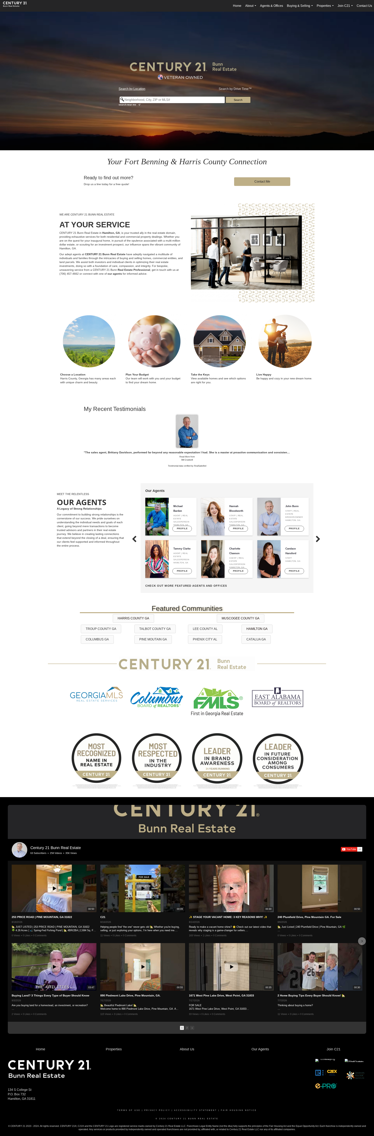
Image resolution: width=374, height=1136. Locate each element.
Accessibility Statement (195, 1099)
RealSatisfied (200, 455)
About (251, 8)
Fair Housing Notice (239, 1099)
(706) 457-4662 (69, 273)
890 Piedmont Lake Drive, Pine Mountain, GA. (130, 984)
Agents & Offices (271, 5)
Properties (326, 8)
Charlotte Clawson (234, 540)
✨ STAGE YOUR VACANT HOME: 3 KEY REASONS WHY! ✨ (228, 905)
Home (237, 5)
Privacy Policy (157, 1099)
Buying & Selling (300, 8)
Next (294, 423)
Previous (80, 423)
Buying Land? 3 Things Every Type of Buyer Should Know (50, 984)
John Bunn (292, 495)
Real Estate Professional (134, 269)
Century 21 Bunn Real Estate (55, 836)
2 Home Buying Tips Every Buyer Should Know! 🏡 (311, 984)
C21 (102, 905)
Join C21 (346, 8)
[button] (12, 930)
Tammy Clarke (182, 537)
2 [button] (187, 1017)
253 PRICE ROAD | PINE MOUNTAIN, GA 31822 (42, 905)
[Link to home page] (17, 6)
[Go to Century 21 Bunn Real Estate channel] (19, 839)
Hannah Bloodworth (236, 497)
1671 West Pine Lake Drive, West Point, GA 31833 (221, 984)
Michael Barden (178, 497)
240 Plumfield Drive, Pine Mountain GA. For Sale (309, 905)
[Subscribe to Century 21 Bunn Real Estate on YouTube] (351, 838)
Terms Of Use (128, 1099)
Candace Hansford (290, 540)
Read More (184, 445)
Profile (182, 517)
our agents (115, 273)
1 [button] (182, 1017)
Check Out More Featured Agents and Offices (186, 574)
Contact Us (364, 5)
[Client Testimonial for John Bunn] (187, 425)
